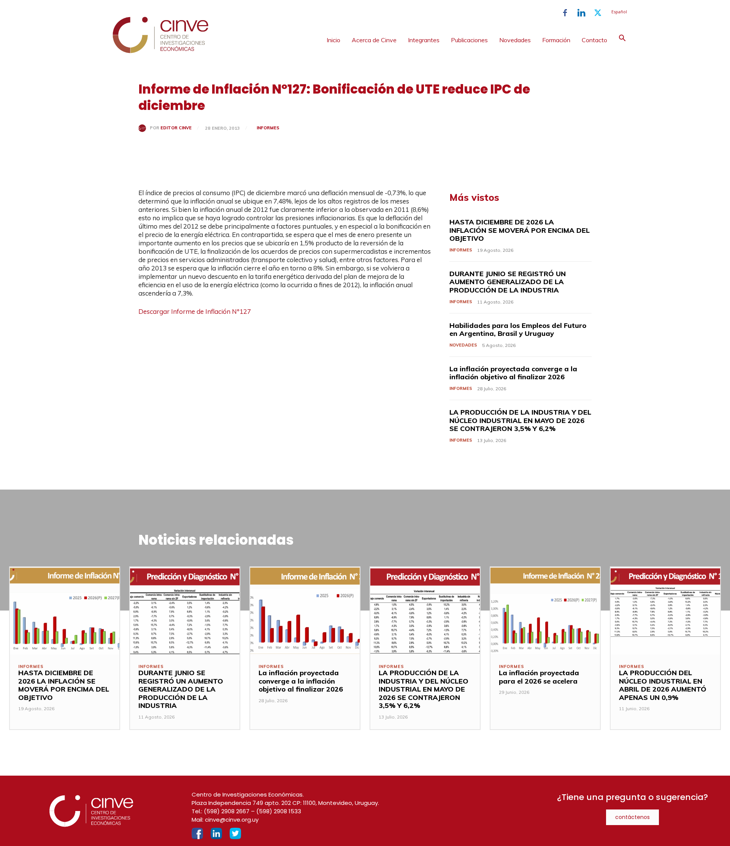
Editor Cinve (176, 128)
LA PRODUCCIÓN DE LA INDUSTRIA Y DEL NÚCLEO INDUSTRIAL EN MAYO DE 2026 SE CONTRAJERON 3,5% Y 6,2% (520, 420)
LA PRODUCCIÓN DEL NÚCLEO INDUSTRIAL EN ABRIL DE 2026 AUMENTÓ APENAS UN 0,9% (662, 685)
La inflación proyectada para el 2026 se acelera (539, 676)
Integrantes (424, 40)
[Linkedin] (581, 13)
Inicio (333, 40)
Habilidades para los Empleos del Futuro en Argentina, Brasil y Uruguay (517, 329)
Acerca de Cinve (374, 40)
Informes (268, 127)
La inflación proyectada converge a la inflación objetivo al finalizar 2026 (513, 373)
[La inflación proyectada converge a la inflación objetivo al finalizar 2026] (305, 611)
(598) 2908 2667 (226, 811)
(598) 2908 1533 (278, 811)
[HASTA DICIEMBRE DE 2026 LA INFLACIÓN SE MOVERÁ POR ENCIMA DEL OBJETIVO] (64, 611)
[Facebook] (565, 13)
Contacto (594, 40)
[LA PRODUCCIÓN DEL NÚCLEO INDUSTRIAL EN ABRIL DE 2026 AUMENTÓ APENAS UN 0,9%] (665, 611)
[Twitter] (597, 13)
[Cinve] (160, 51)
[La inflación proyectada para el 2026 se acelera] (545, 611)
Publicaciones (469, 40)
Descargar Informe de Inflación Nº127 (194, 311)
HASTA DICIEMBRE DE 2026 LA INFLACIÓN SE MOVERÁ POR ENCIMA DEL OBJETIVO (519, 230)
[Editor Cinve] (144, 128)
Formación (556, 40)
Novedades (515, 40)
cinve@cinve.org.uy (232, 820)
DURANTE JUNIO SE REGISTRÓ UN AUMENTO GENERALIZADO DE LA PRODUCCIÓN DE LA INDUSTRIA (507, 281)
